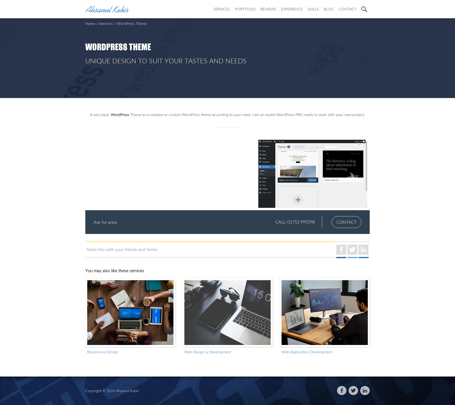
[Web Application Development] (325, 312)
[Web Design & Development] (227, 312)
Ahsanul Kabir (127, 390)
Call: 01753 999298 (295, 222)
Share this (121, 249)
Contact (346, 222)
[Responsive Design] (130, 312)
